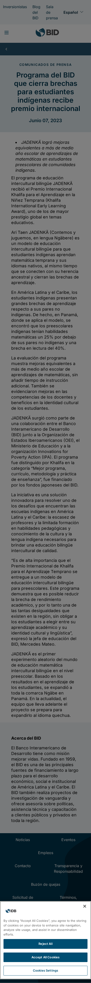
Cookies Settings (45, 970)
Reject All (45, 944)
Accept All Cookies (46, 957)
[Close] (85, 906)
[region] (45, 940)
